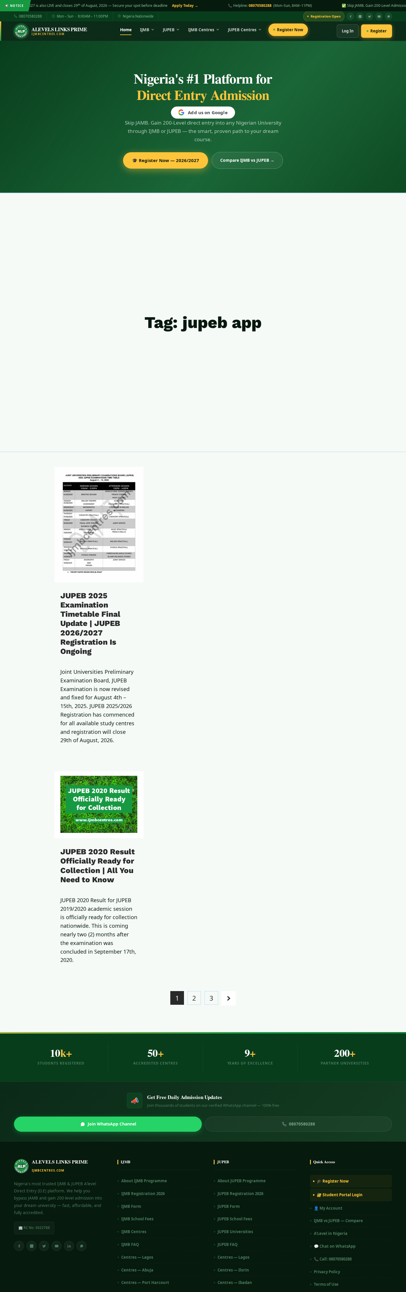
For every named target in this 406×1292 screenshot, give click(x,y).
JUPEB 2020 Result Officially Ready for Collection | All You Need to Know (97, 865)
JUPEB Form (229, 1206)
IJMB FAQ (130, 1244)
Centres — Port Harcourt (145, 1282)
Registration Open (326, 16)
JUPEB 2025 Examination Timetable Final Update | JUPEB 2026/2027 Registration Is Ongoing (90, 623)
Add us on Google (207, 112)
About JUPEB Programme (242, 1180)
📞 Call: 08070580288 (333, 1259)
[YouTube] (379, 16)
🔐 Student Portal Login (340, 1194)
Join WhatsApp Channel (112, 1124)
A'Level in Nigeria (330, 1233)
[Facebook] (350, 16)
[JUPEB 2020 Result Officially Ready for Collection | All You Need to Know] (99, 804)
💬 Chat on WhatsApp (334, 1246)
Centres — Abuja (137, 1270)
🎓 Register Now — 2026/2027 (165, 160)
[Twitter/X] (44, 1246)
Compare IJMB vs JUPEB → (247, 160)
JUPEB (168, 29)
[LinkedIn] (69, 1246)
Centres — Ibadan (235, 1282)
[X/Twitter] (369, 16)
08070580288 (161, 5)
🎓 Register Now (333, 1181)
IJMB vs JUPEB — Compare (338, 1220)
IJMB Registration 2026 (143, 1193)
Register (378, 31)
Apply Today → (86, 5)
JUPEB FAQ (227, 1244)
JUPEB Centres (242, 29)
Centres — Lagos (137, 1257)
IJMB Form (131, 1206)
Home (126, 29)
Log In (348, 31)
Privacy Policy (327, 1271)
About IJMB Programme (144, 1180)
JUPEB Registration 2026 (240, 1193)
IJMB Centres (201, 29)
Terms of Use (326, 1284)
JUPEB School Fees (235, 1219)
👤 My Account (328, 1208)
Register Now (290, 29)
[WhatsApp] (388, 16)
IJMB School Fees (137, 1219)
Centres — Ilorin (233, 1270)
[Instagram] (359, 16)
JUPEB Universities (235, 1231)
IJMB (144, 29)
